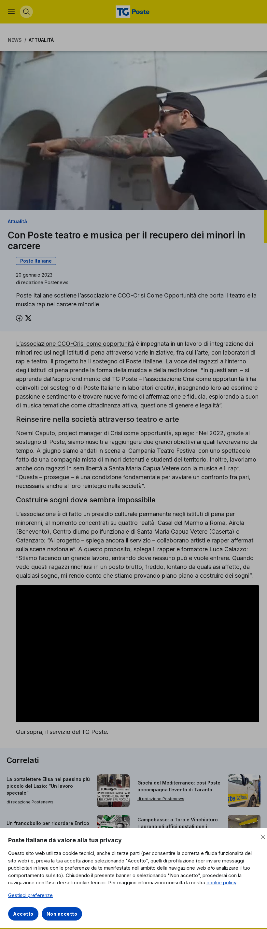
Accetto (23, 914)
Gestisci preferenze (30, 895)
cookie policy (221, 882)
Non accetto (62, 914)
